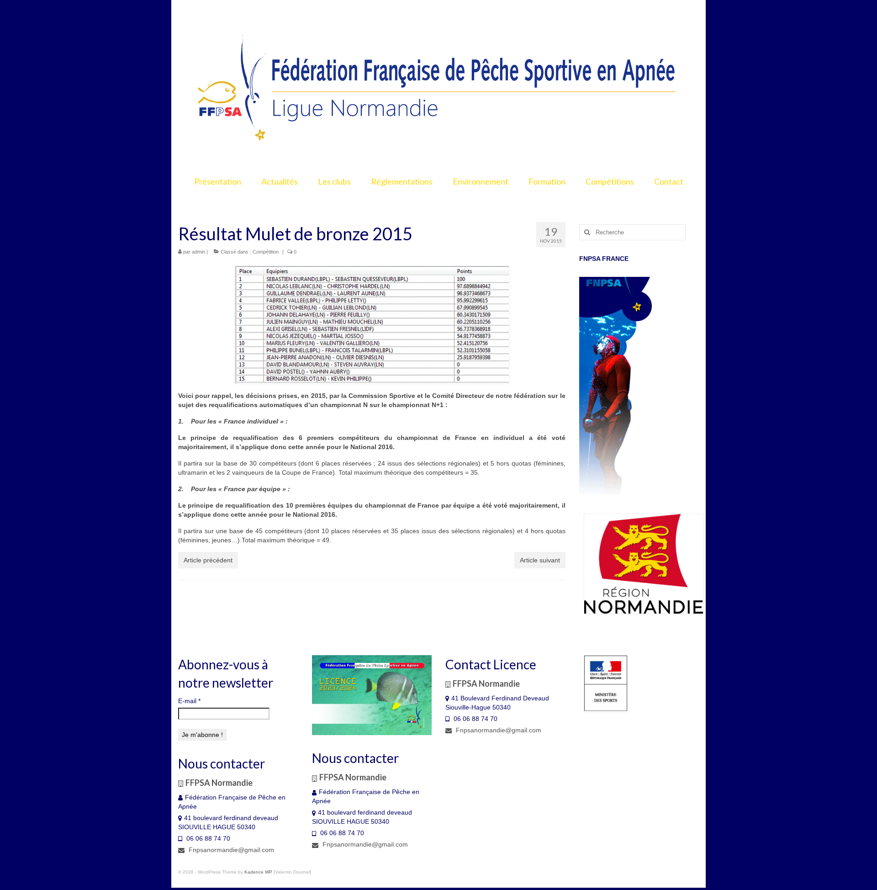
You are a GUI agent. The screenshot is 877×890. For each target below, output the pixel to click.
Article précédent (208, 560)
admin (198, 251)
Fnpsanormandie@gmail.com (230, 849)
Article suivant (540, 560)
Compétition (266, 251)
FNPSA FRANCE (604, 258)
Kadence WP (258, 871)
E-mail (189, 701)
